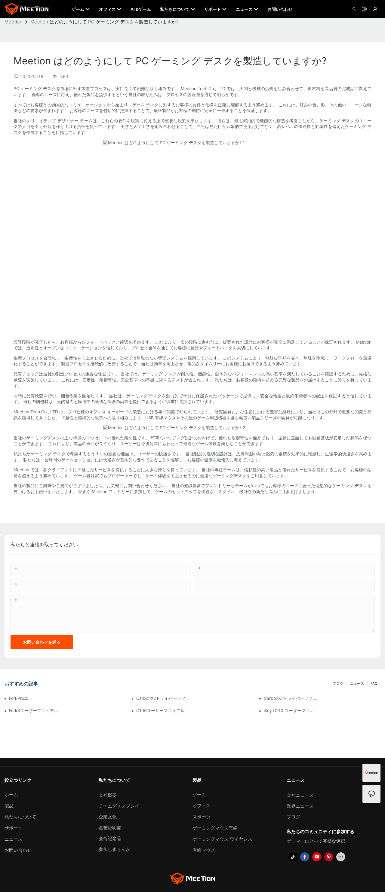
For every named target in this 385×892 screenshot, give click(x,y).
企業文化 (108, 817)
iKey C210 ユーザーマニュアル (290, 710)
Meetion (14, 22)
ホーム (11, 794)
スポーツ (201, 817)
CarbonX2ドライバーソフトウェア (162, 698)
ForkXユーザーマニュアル (33, 710)
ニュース (357, 683)
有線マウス (203, 850)
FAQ (374, 683)
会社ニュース (300, 795)
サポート (14, 828)
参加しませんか (114, 849)
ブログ (338, 683)
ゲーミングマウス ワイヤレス (222, 839)
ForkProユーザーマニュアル (21, 698)
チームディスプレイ (119, 806)
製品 (9, 806)
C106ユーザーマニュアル (160, 710)
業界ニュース (300, 806)
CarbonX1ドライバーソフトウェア (290, 698)
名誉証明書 (110, 827)
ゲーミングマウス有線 (215, 828)
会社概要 (108, 795)
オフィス (201, 806)
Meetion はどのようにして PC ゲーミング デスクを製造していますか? (104, 22)
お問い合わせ (18, 850)
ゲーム (199, 794)
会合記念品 (110, 838)
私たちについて (20, 817)
